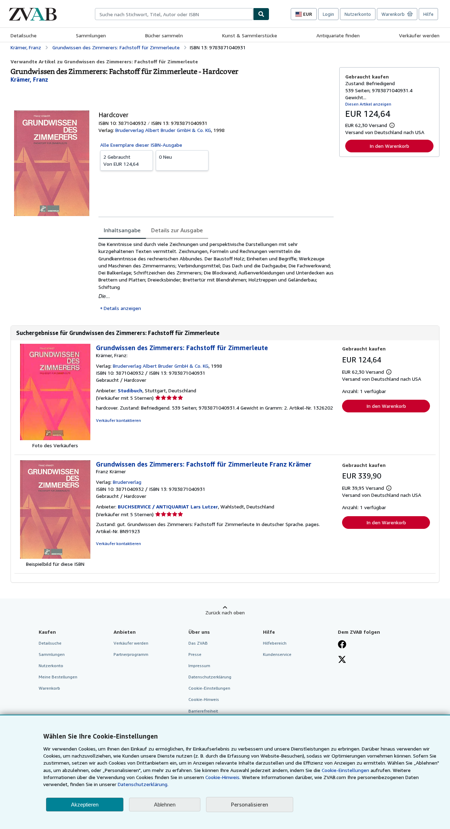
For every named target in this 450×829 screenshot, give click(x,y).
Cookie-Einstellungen (345, 770)
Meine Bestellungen (58, 676)
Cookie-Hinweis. (222, 777)
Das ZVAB (198, 643)
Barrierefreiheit (203, 711)
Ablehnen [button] (164, 805)
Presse (194, 654)
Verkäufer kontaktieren (118, 420)
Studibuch (130, 390)
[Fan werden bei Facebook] (342, 645)
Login (328, 14)
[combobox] (174, 14)
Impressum (199, 665)
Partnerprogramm (131, 654)
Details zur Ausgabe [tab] (177, 230)
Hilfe (428, 14)
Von (121, 160)
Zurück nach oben (225, 612)
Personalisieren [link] (249, 804)
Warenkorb (49, 688)
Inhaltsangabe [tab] (122, 230)
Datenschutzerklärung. (143, 784)
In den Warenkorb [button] (389, 146)
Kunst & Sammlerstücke (249, 35)
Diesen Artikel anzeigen (368, 104)
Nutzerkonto (358, 14)
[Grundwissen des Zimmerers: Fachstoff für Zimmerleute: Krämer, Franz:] (55, 438)
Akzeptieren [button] (84, 805)
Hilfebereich (275, 643)
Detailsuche (24, 35)
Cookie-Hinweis (203, 699)
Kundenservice (277, 654)
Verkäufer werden (419, 35)
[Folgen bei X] (342, 660)
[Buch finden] (261, 14)
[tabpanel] (216, 276)
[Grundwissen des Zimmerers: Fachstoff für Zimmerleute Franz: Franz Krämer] (55, 557)
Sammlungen (91, 35)
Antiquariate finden (338, 35)
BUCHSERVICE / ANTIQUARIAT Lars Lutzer (168, 507)
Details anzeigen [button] (122, 308)
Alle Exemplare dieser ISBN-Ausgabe (141, 145)
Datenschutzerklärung (209, 676)
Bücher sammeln (164, 35)
